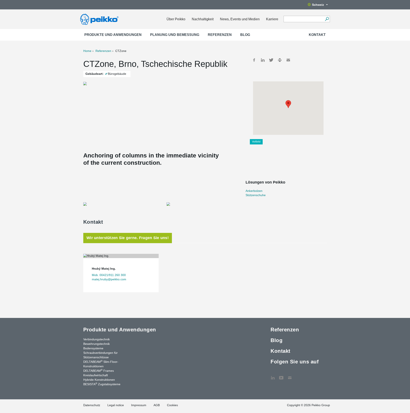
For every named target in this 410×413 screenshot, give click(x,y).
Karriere (272, 19)
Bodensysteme (93, 348)
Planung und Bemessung (174, 35)
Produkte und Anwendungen (113, 35)
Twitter (271, 60)
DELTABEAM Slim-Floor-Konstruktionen (100, 364)
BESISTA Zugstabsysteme (101, 384)
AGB (157, 405)
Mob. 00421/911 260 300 (109, 275)
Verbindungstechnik (96, 339)
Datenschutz (91, 405)
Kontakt (317, 35)
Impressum (138, 405)
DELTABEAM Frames (98, 370)
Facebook (254, 60)
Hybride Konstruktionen (99, 379)
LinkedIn (263, 60)
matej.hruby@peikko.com (109, 279)
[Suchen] (326, 19)
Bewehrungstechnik (96, 343)
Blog (245, 35)
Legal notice (115, 405)
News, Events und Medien (240, 19)
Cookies (172, 405)
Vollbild (256, 141)
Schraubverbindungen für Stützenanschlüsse (100, 355)
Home (87, 51)
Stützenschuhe (256, 195)
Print (280, 60)
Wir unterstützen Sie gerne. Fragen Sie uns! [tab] (127, 238)
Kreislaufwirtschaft (95, 375)
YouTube (281, 375)
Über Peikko (176, 19)
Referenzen (220, 35)
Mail (288, 60)
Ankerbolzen (254, 191)
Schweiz (318, 4)
